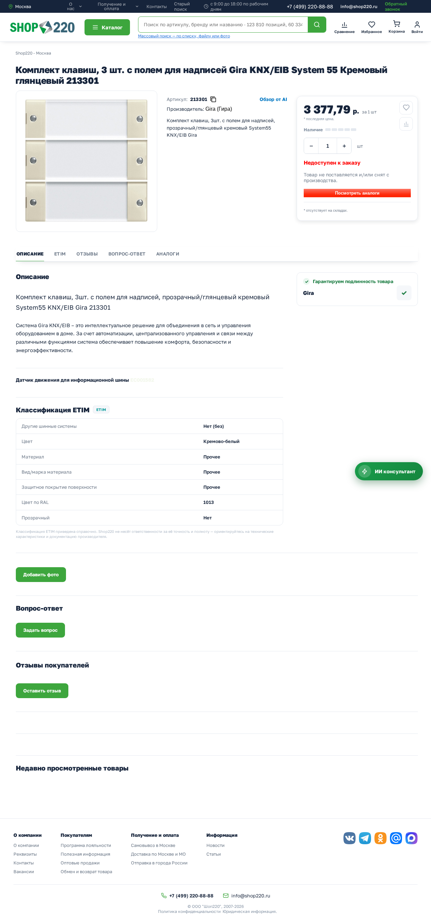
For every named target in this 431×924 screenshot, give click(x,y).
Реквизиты (25, 854)
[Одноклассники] (380, 838)
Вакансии (23, 871)
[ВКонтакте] (349, 838)
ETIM (60, 253)
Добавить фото (41, 574)
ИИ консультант (395, 471)
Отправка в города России (159, 862)
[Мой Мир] (396, 838)
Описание (29, 253)
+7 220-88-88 (310, 6)
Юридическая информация (249, 911)
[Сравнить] (406, 124)
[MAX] (411, 838)
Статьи (213, 854)
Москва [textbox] (23, 6)
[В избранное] (406, 107)
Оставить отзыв (42, 690)
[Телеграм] (365, 838)
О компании (26, 845)
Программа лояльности (86, 845)
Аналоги (167, 253)
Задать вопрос (40, 630)
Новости (215, 845)
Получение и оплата (112, 6)
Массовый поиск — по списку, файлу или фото (184, 35)
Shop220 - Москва (33, 53)
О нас (70, 6)
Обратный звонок (396, 6)
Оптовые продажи (80, 862)
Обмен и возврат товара (86, 871)
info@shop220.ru (358, 6)
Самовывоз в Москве (153, 845)
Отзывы (87, 253)
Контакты (156, 6)
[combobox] (36, 6)
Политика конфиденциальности (189, 911)
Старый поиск (182, 6)
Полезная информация (85, 854)
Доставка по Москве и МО (158, 854)
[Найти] (317, 24)
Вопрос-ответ (126, 253)
